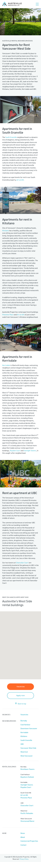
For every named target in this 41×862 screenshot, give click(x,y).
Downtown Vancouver (28, 728)
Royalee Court (15, 450)
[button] (15, 641)
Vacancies (21, 687)
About (22, 837)
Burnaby (23, 721)
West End (24, 752)
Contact (23, 845)
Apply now (20, 695)
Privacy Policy (24, 859)
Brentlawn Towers (27, 769)
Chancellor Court (22, 563)
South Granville (11, 137)
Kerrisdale (6, 365)
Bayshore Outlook (27, 777)
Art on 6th (20, 180)
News (22, 833)
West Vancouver (26, 756)
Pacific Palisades (26, 813)
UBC (22, 744)
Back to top (22, 704)
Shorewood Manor (27, 821)
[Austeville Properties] (12, 4)
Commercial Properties (29, 841)
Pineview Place (8, 315)
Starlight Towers (30, 450)
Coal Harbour (25, 725)
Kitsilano (5, 230)
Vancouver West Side (28, 748)
